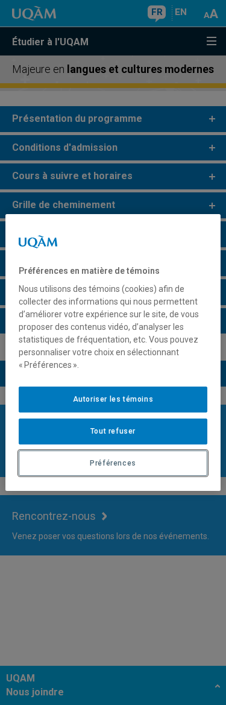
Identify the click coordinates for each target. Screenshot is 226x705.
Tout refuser (113, 431)
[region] (112, 353)
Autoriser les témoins (113, 399)
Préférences (113, 463)
